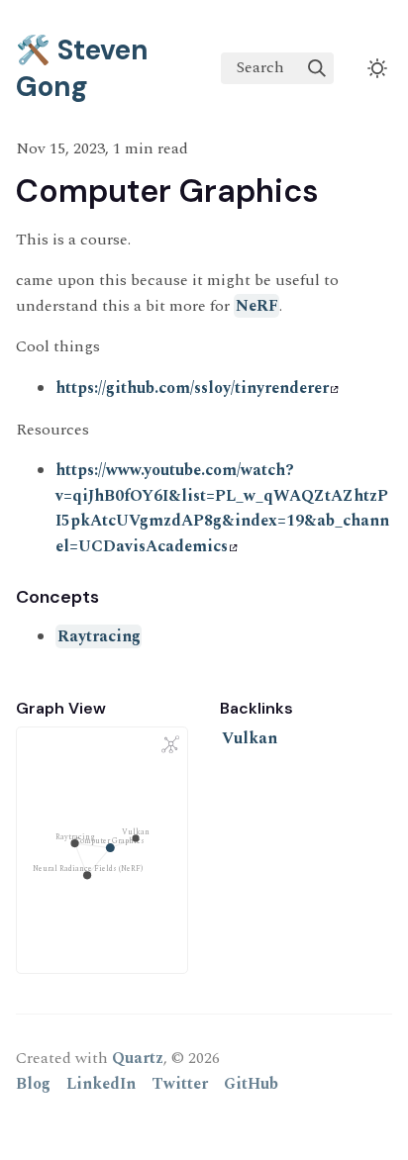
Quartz (137, 1058)
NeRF (257, 306)
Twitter (180, 1084)
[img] (317, 68)
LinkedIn (101, 1084)
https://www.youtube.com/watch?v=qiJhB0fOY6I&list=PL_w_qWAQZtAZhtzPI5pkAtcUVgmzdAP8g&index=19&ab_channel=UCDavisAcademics (222, 508)
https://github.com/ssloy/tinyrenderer (192, 388)
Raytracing (99, 636)
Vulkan (249, 738)
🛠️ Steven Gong (82, 68)
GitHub (251, 1084)
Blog (33, 1084)
